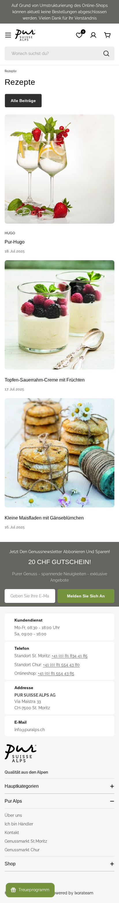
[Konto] (93, 35)
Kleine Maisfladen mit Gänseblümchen (44, 517)
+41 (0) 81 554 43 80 (61, 664)
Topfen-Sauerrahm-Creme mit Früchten (45, 379)
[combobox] (59, 53)
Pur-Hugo (15, 241)
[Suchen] (106, 53)
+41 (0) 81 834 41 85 (70, 655)
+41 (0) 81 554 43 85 (56, 673)
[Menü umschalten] (8, 35)
